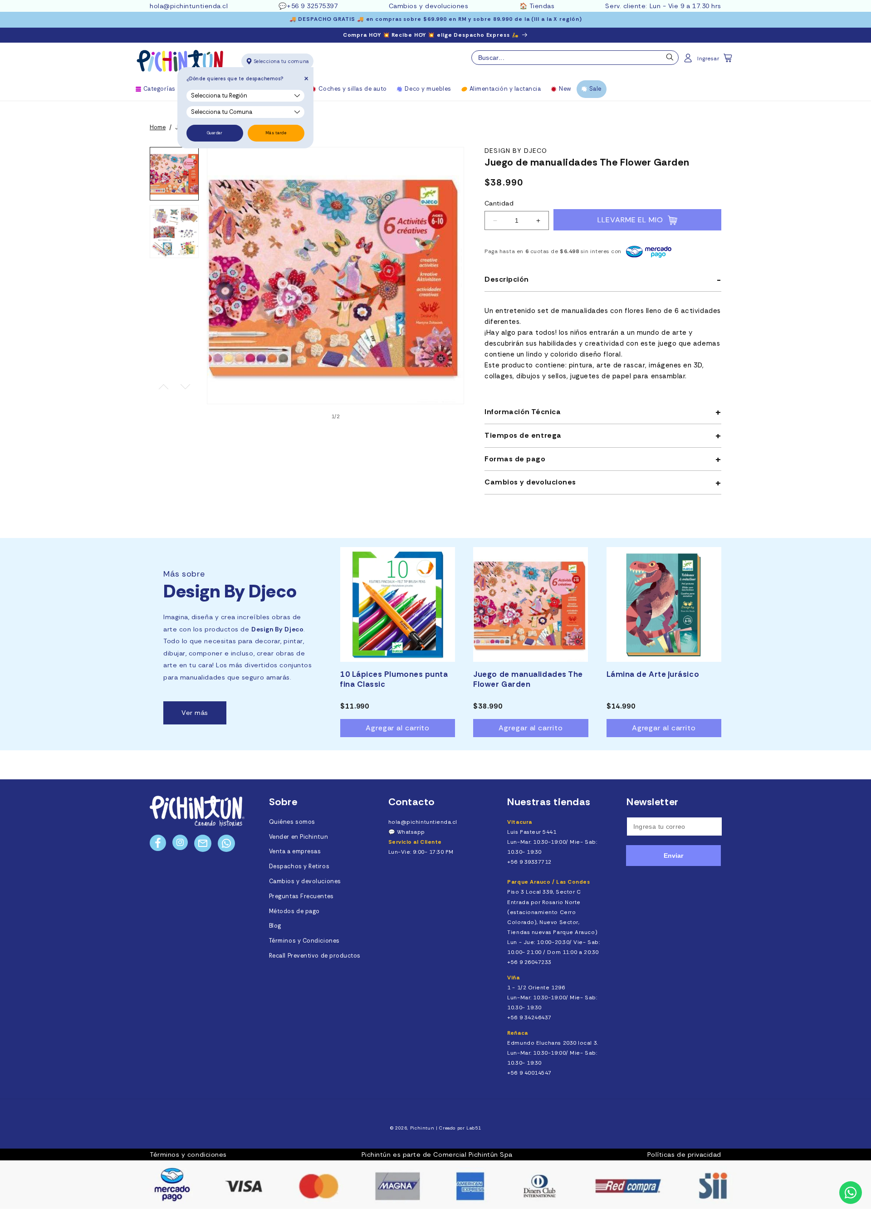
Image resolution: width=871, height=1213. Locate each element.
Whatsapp (411, 832)
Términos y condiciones (188, 1154)
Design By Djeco (516, 151)
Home (158, 127)
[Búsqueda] (670, 59)
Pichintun (422, 1128)
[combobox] (575, 57)
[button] (728, 61)
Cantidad (499, 203)
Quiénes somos (292, 822)
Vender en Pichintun (298, 837)
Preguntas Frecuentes (301, 896)
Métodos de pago (294, 911)
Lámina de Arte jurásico (653, 674)
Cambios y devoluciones (429, 6)
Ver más (194, 713)
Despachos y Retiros (299, 866)
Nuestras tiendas (549, 801)
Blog (275, 925)
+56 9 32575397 (312, 6)
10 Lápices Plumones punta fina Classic (394, 679)
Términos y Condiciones (304, 940)
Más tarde (276, 133)
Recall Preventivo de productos (315, 955)
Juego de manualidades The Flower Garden (528, 679)
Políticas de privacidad (684, 1154)
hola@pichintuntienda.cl (189, 6)
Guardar (215, 133)
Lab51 (473, 1128)
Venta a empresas (295, 851)
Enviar (673, 855)
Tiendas (542, 6)
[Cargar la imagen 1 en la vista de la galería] (174, 174)
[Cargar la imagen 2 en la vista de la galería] (174, 232)
